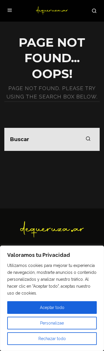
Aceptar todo (52, 307)
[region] (52, 298)
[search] (88, 139)
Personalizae (52, 323)
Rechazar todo (52, 338)
